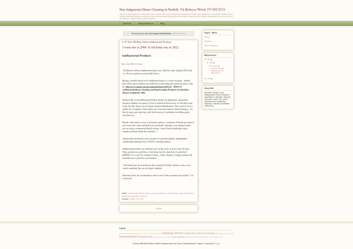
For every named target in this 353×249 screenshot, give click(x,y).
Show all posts (179, 33)
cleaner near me (143, 233)
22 (208, 79)
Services (127, 23)
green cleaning (229, 233)
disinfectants (173, 193)
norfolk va (156, 237)
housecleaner (128, 236)
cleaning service (173, 233)
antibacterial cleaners (136, 193)
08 (211, 63)
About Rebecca (145, 23)
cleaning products (159, 193)
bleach (148, 193)
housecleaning (145, 237)
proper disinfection (186, 193)
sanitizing (143, 196)
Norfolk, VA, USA (136, 199)
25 (208, 59)
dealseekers (190, 233)
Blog (162, 23)
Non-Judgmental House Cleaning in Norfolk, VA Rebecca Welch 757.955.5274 (172, 9)
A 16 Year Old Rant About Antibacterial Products (147, 41)
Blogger (217, 244)
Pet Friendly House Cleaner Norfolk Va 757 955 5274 (216, 69)
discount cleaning (206, 233)
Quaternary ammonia (130, 196)
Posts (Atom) (164, 216)
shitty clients (209, 237)
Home (159, 208)
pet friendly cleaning (166, 237)
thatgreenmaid (218, 237)
